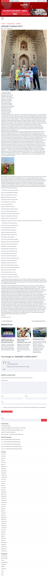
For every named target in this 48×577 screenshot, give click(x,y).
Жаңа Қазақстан (10, 23)
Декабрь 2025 (4, 470)
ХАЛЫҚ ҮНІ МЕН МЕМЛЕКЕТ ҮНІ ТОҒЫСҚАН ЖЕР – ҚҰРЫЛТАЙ (13, 427)
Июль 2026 (3, 456)
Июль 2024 (3, 506)
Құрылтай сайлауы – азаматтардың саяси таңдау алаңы (12, 434)
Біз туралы (17, 1)
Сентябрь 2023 (4, 527)
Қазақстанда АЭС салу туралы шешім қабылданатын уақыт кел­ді (24, 340)
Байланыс (12, 1)
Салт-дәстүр (3, 568)
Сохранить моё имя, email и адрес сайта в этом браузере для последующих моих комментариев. (24, 407)
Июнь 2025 (3, 483)
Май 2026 (3, 460)
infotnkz (3, 28)
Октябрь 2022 (4, 550)
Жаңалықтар (3, 564)
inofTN (24, 5)
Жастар (3, 23)
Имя (2, 396)
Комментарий (4, 380)
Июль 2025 (3, 481)
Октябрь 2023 (4, 525)
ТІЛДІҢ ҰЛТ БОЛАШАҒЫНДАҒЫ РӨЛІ (8, 432)
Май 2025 (3, 485)
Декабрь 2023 (4, 521)
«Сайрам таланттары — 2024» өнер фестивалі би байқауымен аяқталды (7, 340)
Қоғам (2, 572)
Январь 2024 (3, 519)
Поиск (2, 418)
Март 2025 (3, 489)
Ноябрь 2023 (3, 523)
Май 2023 (3, 536)
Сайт (2, 401)
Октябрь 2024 (4, 500)
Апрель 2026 (3, 462)
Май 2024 (3, 510)
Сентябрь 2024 (4, 502)
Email (26, 396)
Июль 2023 (3, 531)
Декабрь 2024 (4, 496)
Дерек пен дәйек (4, 558)
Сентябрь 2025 (4, 477)
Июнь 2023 (3, 534)
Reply (4, 369)
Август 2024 (3, 504)
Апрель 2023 (3, 538)
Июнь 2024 (3, 508)
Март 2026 (3, 464)
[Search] (46, 18)
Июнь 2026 (3, 458)
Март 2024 (3, 515)
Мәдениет (18, 23)
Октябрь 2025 (4, 475)
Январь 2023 (3, 544)
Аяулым (2, 446)
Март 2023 (3, 540)
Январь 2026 (3, 468)
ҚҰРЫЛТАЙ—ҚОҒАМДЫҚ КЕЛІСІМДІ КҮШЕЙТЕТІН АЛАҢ (12, 430)
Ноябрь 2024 (3, 498)
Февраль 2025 (4, 491)
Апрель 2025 (3, 487)
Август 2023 (3, 529)
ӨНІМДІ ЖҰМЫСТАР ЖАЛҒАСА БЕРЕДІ (12, 439)
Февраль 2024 (4, 517)
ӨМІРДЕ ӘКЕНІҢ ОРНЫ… (39, 339)
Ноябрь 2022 (3, 548)
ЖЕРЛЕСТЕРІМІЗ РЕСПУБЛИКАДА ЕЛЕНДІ (12, 441)
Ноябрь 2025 (3, 472)
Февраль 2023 (4, 542)
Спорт (2, 570)
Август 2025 (3, 479)
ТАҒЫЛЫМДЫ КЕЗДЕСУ (5, 425)
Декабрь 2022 (4, 546)
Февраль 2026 (4, 466)
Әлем (2, 574)
